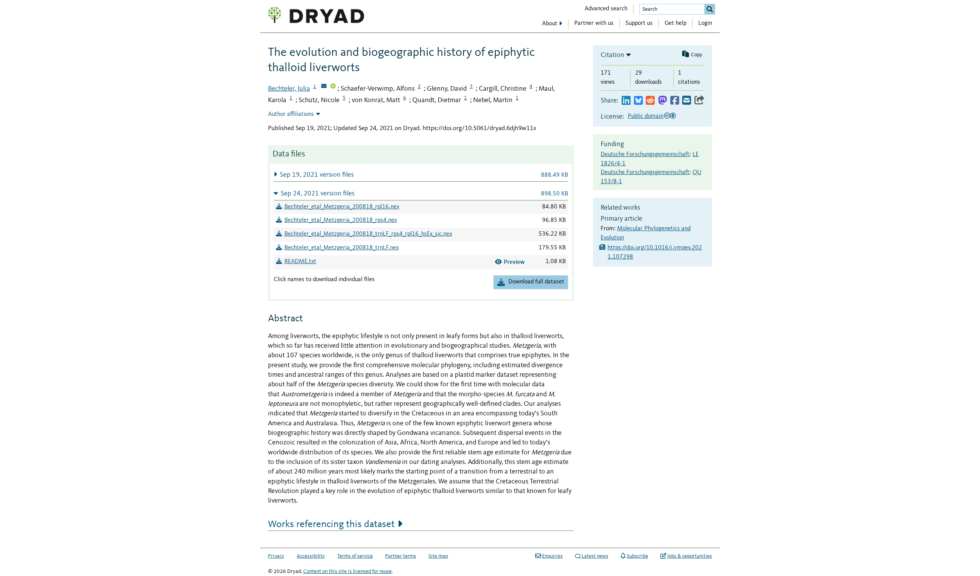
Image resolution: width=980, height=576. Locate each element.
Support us (639, 23)
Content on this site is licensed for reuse (347, 571)
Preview (514, 261)
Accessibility (311, 556)
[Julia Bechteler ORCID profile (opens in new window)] (333, 86)
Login (705, 23)
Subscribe (637, 556)
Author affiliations (291, 114)
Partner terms (400, 556)
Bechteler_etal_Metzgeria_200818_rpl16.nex (341, 207)
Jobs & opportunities (689, 556)
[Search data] (709, 9)
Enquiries (552, 556)
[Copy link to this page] (699, 101)
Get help (675, 23)
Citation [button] (612, 55)
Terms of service (355, 556)
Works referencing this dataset (331, 524)
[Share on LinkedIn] (626, 100)
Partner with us (594, 23)
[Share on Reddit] (650, 100)
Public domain (645, 116)
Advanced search (606, 9)
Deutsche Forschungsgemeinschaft (645, 154)
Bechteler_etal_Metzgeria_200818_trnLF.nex (341, 248)
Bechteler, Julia (289, 88)
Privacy (276, 556)
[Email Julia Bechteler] (323, 86)
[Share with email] (686, 100)
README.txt (300, 262)
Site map (438, 556)
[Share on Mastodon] (662, 100)
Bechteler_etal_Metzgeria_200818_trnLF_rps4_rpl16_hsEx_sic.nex (368, 234)
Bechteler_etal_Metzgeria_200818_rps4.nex (340, 220)
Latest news (594, 556)
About (549, 24)
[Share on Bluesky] (638, 100)
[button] (421, 175)
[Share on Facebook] (674, 100)
